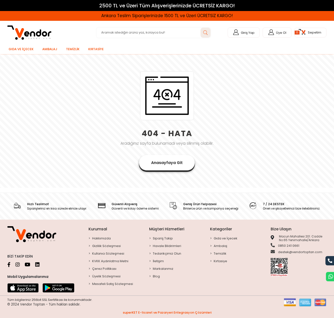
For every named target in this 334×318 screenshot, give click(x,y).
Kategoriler (221, 229)
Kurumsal (98, 229)
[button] (311, 32)
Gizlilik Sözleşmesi (106, 246)
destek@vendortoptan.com (299, 252)
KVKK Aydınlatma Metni (110, 261)
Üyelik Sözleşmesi (106, 276)
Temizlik (220, 253)
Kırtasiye (220, 261)
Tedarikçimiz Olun (167, 253)
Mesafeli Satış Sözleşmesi (112, 284)
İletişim (158, 261)
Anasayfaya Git (167, 162)
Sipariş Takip (163, 238)
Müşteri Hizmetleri (166, 229)
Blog (156, 276)
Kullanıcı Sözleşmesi (108, 253)
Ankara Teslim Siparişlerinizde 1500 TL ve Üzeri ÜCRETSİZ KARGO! (167, 16)
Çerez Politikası (104, 268)
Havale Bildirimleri (167, 246)
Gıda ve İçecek (225, 238)
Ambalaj (220, 246)
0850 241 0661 (288, 245)
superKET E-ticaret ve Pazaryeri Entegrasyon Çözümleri (167, 312)
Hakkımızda (101, 238)
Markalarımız (163, 268)
